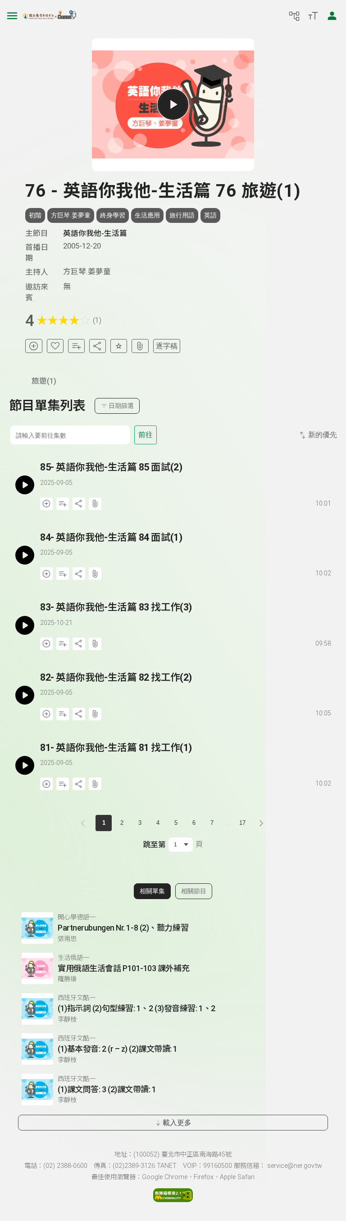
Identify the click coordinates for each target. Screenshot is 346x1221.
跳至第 (154, 844)
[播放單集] (173, 104)
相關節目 (193, 891)
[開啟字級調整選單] (313, 16)
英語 (210, 215)
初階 (35, 215)
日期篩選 (121, 405)
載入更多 (177, 1122)
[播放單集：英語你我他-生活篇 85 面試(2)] (25, 485)
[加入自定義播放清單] (62, 503)
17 (242, 822)
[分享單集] (97, 346)
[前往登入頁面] (332, 16)
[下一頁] (261, 823)
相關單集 (152, 891)
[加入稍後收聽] (33, 346)
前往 (145, 435)
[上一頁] (85, 823)
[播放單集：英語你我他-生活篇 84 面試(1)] (25, 555)
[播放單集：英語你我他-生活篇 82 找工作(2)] (25, 695)
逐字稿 (167, 346)
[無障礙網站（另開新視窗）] (173, 1199)
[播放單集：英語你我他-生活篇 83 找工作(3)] (25, 625)
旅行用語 (182, 215)
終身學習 (112, 215)
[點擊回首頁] (50, 15)
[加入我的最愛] (55, 346)
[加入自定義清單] (76, 346)
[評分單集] (118, 346)
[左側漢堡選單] (12, 16)
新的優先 (322, 435)
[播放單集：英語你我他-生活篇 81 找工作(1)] (25, 766)
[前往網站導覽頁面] (294, 16)
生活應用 (147, 215)
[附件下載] (140, 346)
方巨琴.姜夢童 (71, 215)
